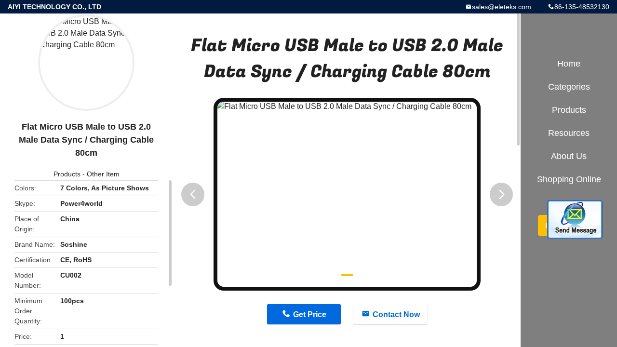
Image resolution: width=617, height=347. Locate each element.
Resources (569, 133)
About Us (569, 156)
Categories (569, 87)
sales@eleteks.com (501, 7)
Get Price (309, 314)
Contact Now (396, 314)
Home (568, 63)
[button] (192, 194)
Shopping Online (569, 179)
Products (67, 174)
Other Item (103, 174)
